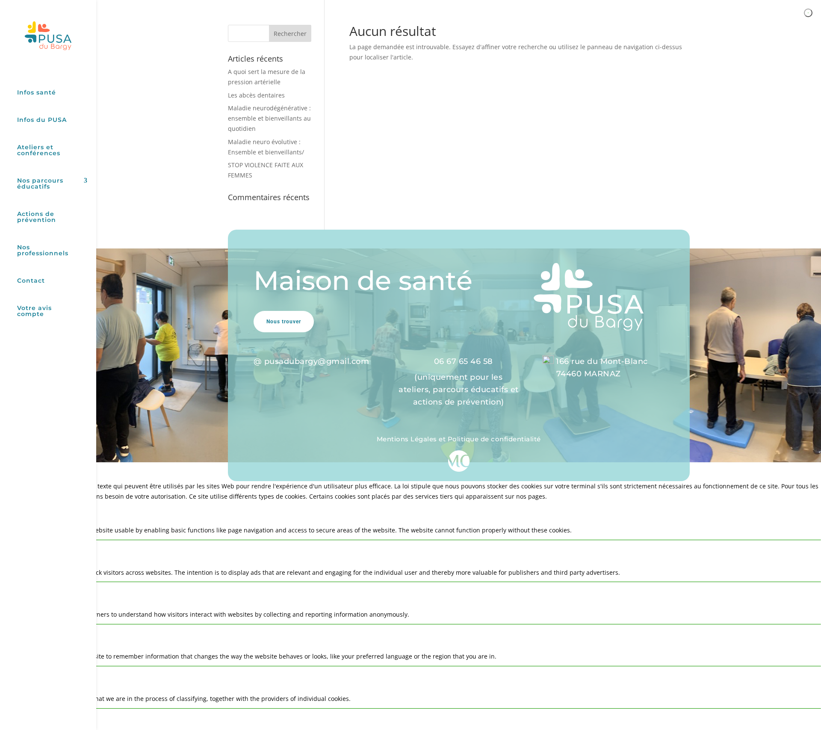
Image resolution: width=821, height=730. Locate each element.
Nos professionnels (42, 250)
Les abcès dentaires (256, 95)
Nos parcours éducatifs (40, 183)
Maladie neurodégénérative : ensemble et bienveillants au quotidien (269, 118)
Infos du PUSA (42, 120)
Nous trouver (283, 322)
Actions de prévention (36, 217)
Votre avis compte (34, 311)
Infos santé (36, 92)
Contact (31, 281)
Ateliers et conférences (38, 150)
